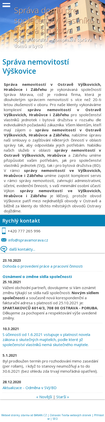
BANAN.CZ (40, 415)
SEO (55, 418)
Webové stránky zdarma (15, 415)
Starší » (62, 396)
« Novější (44, 396)
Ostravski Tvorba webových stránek (70, 415)
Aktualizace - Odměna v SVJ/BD (30, 387)
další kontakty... (22, 249)
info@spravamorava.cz (28, 240)
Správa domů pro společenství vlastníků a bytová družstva (57, 20)
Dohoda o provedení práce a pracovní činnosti (43, 266)
